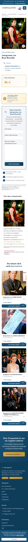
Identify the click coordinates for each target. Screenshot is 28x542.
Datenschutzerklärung (5, 189)
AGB (15, 186)
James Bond (5, 497)
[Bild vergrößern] (23, 46)
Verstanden (14, 539)
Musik (3, 491)
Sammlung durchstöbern (13, 454)
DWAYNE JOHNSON (18, 244)
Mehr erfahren (20, 535)
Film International (12, 14)
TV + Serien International (8, 489)
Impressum (5, 523)
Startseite (4, 14)
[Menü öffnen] (24, 8)
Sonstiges (4, 494)
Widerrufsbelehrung (5, 187)
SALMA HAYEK (11, 242)
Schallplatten (5, 499)
